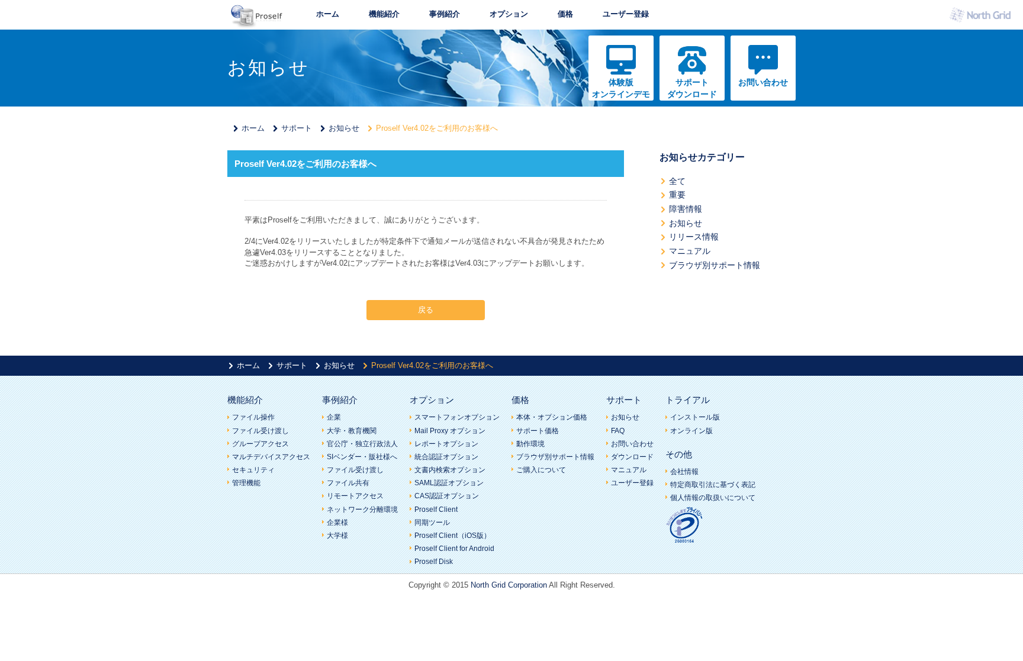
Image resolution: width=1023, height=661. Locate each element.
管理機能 (246, 483)
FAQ (618, 431)
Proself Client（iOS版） (452, 535)
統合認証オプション (446, 457)
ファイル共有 (348, 483)
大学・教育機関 (352, 431)
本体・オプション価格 (551, 417)
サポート (296, 128)
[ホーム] (257, 24)
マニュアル (689, 251)
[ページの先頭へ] (828, 386)
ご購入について (541, 470)
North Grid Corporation (509, 585)
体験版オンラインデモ (621, 88)
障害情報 (685, 209)
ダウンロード (632, 457)
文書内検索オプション (449, 470)
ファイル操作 (253, 417)
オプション (509, 13)
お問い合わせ (763, 82)
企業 (334, 417)
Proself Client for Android (454, 548)
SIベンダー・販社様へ (362, 457)
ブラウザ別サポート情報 (714, 265)
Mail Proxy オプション (449, 431)
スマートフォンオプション (457, 417)
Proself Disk (433, 561)
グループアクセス (260, 444)
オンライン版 (691, 431)
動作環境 (530, 444)
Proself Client (436, 509)
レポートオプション (446, 444)
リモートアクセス (355, 496)
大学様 (337, 535)
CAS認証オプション (446, 496)
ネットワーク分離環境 (362, 509)
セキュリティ (253, 470)
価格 (565, 13)
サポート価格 (537, 431)
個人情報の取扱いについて (712, 498)
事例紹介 (444, 13)
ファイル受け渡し (260, 431)
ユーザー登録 (626, 13)
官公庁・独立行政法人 (362, 444)
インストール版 (695, 417)
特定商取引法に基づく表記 (712, 485)
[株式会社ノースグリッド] (983, 18)
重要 (677, 194)
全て (677, 181)
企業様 (337, 522)
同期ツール (432, 522)
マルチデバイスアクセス (271, 457)
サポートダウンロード (692, 88)
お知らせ (344, 128)
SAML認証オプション (449, 483)
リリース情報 (694, 236)
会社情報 (684, 471)
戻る (425, 309)
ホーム (327, 13)
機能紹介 (384, 13)
